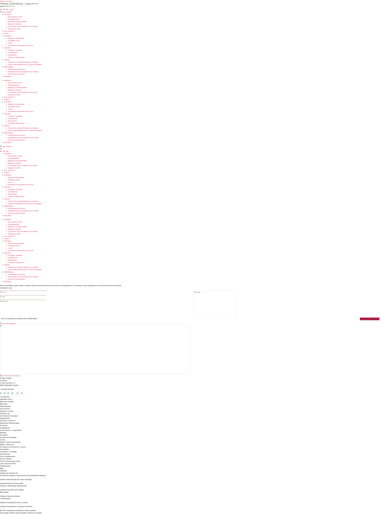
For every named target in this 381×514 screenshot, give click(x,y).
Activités (7, 48)
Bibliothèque (8, 67)
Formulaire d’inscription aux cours (21, 45)
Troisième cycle (14, 41)
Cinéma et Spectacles (16, 57)
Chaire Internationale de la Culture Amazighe (25, 64)
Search (2, 6)
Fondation (7, 14)
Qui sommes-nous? (15, 17)
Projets (7, 33)
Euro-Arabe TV (9, 31)
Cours (10, 43)
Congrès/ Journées (18, 50)
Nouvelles (7, 76)
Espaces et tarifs (14, 29)
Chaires (7, 60)
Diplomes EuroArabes (16, 38)
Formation (8, 36)
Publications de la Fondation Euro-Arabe (23, 72)
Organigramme (13, 19)
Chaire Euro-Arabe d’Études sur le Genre (23, 62)
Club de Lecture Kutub (16, 74)
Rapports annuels (14, 24)
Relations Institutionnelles (17, 22)
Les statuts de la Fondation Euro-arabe (22, 26)
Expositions (12, 55)
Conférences (12, 53)
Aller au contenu (6, 1)
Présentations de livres (16, 69)
